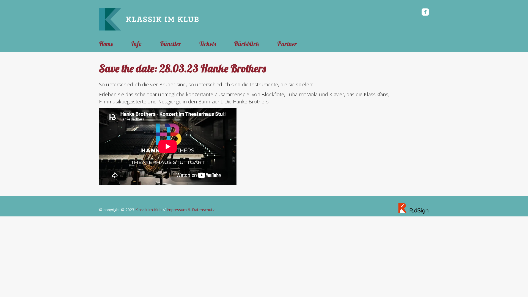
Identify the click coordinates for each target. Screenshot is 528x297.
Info (136, 44)
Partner (287, 44)
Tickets (207, 44)
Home (106, 44)
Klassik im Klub (148, 209)
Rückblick (246, 44)
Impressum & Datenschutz (191, 209)
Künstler (170, 44)
